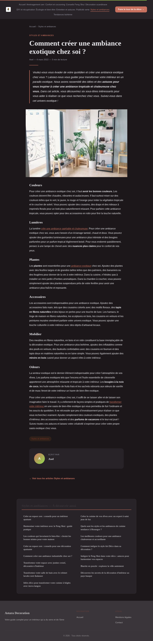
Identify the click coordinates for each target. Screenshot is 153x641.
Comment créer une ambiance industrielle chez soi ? (47, 556)
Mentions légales (123, 617)
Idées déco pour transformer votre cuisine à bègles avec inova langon (47, 584)
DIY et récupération (26, 9)
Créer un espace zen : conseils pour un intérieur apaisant (45, 518)
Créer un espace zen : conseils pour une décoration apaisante (47, 548)
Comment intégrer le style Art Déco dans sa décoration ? (101, 548)
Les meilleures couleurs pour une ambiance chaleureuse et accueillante (101, 537)
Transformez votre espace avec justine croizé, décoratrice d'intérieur (44, 564)
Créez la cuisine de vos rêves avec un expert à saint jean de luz (105, 518)
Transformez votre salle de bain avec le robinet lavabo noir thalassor (45, 574)
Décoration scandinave (96, 4)
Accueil (22, 4)
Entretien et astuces (65, 9)
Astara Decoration (17, 613)
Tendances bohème (63, 14)
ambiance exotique (81, 265)
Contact (119, 622)
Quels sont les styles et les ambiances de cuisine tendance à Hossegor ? (103, 527)
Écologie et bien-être (45, 9)
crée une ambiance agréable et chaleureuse (64, 228)
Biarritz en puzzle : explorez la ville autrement (102, 566)
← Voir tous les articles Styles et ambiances (52, 478)
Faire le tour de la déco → (131, 9)
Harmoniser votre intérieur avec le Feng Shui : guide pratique (47, 527)
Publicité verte (82, 9)
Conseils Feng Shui (75, 4)
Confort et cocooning (55, 4)
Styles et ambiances (99, 9)
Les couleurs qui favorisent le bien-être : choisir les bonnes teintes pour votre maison (47, 537)
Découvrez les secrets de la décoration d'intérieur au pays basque (105, 574)
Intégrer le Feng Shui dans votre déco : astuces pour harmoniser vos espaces (105, 557)
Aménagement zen (35, 4)
